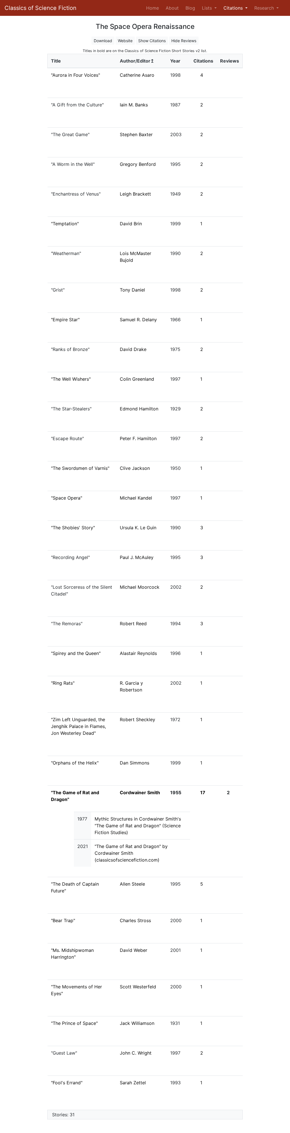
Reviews (229, 61)
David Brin (131, 223)
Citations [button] (233, 8)
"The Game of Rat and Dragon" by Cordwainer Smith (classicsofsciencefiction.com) (131, 853)
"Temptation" (65, 223)
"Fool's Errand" (66, 1082)
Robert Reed (133, 623)
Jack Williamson (137, 1023)
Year (175, 61)
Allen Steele (132, 884)
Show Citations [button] (152, 40)
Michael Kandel (136, 498)
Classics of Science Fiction (40, 8)
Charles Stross (135, 920)
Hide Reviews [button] (183, 40)
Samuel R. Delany (138, 319)
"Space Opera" (66, 498)
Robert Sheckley (137, 719)
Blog (190, 8)
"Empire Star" (65, 319)
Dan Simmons (134, 763)
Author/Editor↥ (137, 61)
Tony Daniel (132, 290)
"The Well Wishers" (71, 379)
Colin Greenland (137, 379)
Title (56, 61)
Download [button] (103, 40)
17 (202, 792)
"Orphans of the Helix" (75, 763)
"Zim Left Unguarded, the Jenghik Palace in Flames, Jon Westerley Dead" (78, 726)
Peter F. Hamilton (138, 438)
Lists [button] (207, 8)
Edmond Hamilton (139, 409)
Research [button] (264, 8)
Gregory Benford (138, 164)
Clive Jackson (135, 468)
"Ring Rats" (62, 683)
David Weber (133, 950)
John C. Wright (136, 1053)
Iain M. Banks (134, 105)
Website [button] (125, 40)
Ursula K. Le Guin (138, 527)
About (172, 8)
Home (153, 8)
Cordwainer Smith (140, 792)
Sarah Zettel (133, 1082)
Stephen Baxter (136, 134)
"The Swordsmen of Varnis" (80, 468)
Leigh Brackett (135, 194)
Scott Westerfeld (138, 986)
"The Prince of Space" (74, 1023)
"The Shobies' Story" (73, 527)
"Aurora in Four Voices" (75, 75)
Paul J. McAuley (136, 557)
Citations (203, 61)
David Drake (133, 349)
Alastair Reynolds (138, 653)
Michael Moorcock (139, 587)
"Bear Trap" (63, 920)
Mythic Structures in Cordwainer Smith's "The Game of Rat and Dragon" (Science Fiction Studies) (138, 825)
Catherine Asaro (137, 75)
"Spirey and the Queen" (76, 653)
